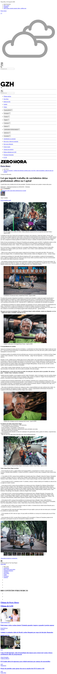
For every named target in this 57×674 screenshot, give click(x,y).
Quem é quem (7, 146)
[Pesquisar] (2, 91)
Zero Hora (6, 99)
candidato (6, 7)
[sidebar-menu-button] (2, 63)
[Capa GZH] (28, 72)
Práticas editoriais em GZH (10, 152)
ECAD (5, 157)
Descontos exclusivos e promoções (9, 558)
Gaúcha (5, 104)
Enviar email (4, 200)
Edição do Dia (7, 101)
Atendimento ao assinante (10, 138)
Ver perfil (9, 200)
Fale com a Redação (8, 144)
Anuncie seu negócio (8, 149)
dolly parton (6, 5)
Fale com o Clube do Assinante (11, 141)
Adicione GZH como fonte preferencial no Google (14, 190)
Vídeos (5, 107)
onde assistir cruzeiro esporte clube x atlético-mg (15, 8)
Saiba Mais (3, 564)
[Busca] (2, 65)
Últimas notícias (7, 96)
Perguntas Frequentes (9, 154)
